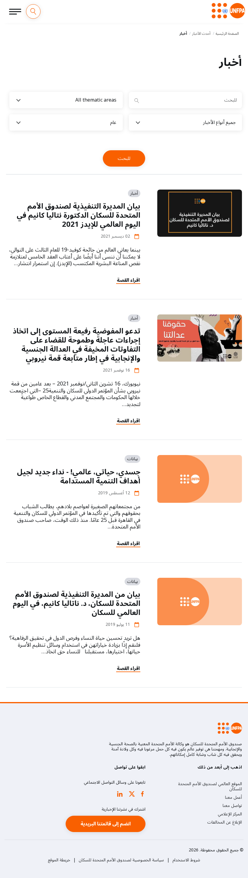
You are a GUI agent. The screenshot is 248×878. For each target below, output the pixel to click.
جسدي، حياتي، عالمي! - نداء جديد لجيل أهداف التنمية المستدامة (78, 476)
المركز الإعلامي (230, 814)
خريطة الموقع (59, 860)
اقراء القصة (128, 280)
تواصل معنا (232, 806)
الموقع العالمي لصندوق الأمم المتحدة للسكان (210, 786)
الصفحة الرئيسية (227, 33)
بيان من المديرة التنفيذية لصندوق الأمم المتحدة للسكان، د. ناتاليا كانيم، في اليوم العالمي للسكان (76, 603)
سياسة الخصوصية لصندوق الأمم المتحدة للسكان (121, 860)
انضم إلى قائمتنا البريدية (105, 824)
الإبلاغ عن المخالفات (224, 822)
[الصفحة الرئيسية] (228, 10)
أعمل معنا (233, 797)
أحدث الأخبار (201, 33)
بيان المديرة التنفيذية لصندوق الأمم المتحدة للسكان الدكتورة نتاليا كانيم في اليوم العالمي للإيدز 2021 (78, 215)
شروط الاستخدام (186, 860)
